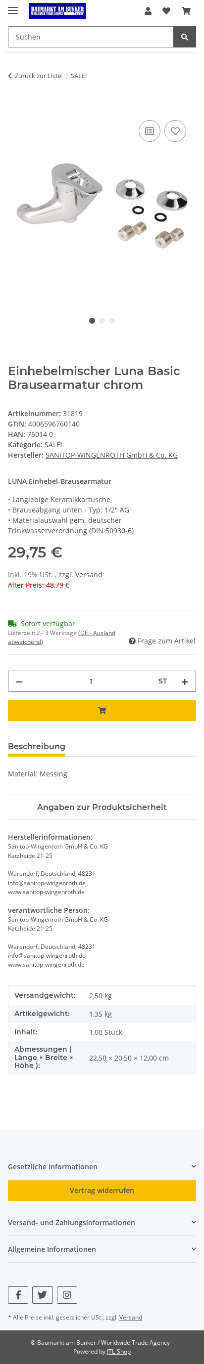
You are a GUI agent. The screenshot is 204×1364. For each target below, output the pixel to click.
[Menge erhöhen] (185, 681)
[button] (148, 11)
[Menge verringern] (19, 681)
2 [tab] (102, 321)
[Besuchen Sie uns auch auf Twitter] (42, 1295)
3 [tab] (112, 321)
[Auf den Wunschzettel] (175, 131)
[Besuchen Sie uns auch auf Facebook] (18, 1295)
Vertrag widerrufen (102, 1190)
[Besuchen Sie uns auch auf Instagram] (67, 1295)
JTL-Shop (119, 1351)
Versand (88, 574)
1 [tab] (92, 321)
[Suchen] (184, 36)
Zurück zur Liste (38, 75)
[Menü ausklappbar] (13, 6)
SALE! (53, 444)
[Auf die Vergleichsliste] (149, 131)
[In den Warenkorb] (16, 106)
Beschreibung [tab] (36, 746)
